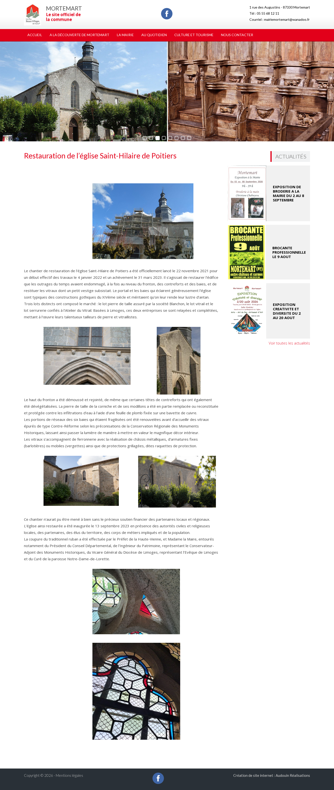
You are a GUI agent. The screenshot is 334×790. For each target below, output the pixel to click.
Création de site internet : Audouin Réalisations (271, 775)
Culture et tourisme (193, 35)
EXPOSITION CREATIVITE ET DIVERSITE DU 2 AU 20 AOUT (287, 311)
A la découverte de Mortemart (79, 35)
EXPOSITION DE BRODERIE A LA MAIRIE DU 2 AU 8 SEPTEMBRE (288, 193)
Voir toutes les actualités (289, 343)
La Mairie (125, 35)
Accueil (34, 35)
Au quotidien (154, 35)
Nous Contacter (237, 35)
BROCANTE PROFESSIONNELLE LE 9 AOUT (289, 252)
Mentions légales (69, 775)
